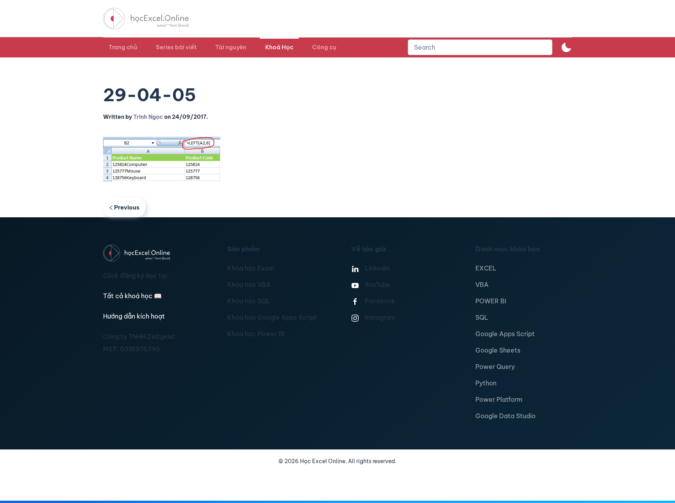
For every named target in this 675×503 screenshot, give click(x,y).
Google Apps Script (505, 334)
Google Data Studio (505, 416)
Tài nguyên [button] (230, 47)
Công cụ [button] (324, 47)
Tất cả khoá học (132, 296)
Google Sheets (497, 350)
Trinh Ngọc (148, 116)
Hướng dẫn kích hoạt (134, 316)
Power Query (495, 367)
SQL (481, 317)
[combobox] (480, 47)
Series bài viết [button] (176, 47)
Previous (126, 207)
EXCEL (485, 268)
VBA (482, 284)
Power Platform (498, 399)
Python (485, 383)
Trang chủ (123, 47)
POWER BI (490, 301)
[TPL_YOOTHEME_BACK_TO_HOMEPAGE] (153, 18)
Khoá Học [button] (279, 47)
